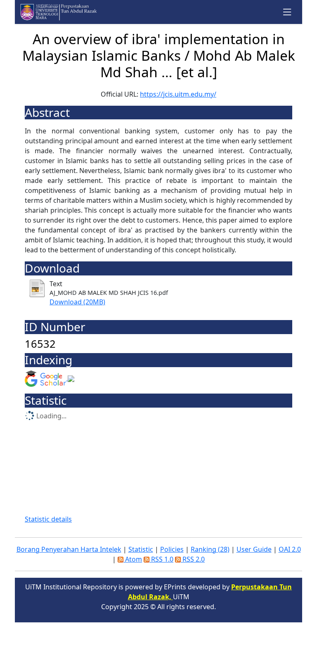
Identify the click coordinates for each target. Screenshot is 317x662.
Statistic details (48, 519)
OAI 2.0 (290, 549)
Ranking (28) (210, 549)
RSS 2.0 (193, 559)
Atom (132, 559)
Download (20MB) (77, 301)
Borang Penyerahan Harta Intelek (69, 549)
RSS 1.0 (161, 559)
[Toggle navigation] (287, 12)
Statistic (140, 549)
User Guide (254, 549)
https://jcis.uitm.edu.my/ (178, 94)
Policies (172, 549)
